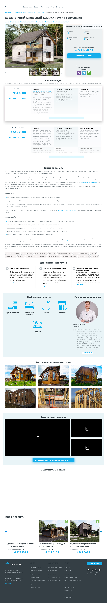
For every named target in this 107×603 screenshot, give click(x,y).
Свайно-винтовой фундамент (42, 91)
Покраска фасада (35, 574)
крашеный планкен (67, 241)
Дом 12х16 (95, 256)
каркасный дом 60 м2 (64, 253)
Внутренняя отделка (36, 570)
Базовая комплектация (74, 26)
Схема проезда (9, 583)
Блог (52, 7)
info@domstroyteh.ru (93, 574)
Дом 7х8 (93, 253)
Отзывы (66, 584)
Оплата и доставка (69, 587)
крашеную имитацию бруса (89, 182)
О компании (67, 570)
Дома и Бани (27, 7)
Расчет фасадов (52, 570)
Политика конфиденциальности (14, 586)
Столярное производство (37, 580)
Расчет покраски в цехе (54, 580)
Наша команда (68, 597)
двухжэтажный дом (54, 256)
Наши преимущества (70, 577)
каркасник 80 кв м (27, 253)
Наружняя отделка (35, 567)
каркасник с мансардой (69, 256)
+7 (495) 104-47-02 (92, 572)
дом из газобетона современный (36, 256)
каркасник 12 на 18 (40, 253)
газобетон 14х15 (10, 256)
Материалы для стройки (55, 567)
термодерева (55, 239)
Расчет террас (52, 574)
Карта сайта (67, 594)
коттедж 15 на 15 (84, 256)
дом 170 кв (52, 253)
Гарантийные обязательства (72, 580)
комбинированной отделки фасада (68, 210)
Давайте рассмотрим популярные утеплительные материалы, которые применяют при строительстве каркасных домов (87, 398)
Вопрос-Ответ (68, 590)
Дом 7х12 (21, 256)
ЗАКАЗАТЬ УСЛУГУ (95, 564)
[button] (62, 73)
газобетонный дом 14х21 (81, 253)
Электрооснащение (35, 587)
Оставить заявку (84, 56)
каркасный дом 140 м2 (12, 253)
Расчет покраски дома (54, 577)
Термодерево (34, 584)
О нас (36, 7)
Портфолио (45, 7)
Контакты (59, 7)
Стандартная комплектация (92, 26)
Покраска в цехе (35, 577)
